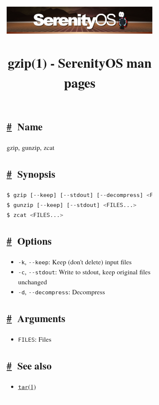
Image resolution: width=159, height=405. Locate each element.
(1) (27, 386)
